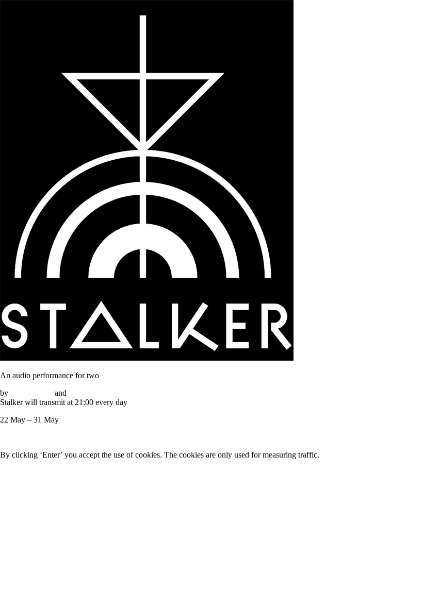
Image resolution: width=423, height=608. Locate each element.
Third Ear (84, 393)
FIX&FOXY (31, 393)
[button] (57, 437)
